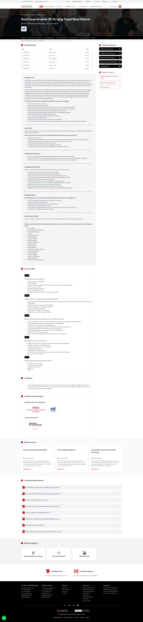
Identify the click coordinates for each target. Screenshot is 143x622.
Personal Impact (73, 38)
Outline (93, 38)
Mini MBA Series (86, 593)
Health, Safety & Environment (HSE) (34, 40)
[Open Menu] (120, 6)
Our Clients (64, 591)
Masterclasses (86, 595)
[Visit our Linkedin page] (69, 605)
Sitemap (76, 617)
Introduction (31, 38)
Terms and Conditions (68, 617)
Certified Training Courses (88, 591)
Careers (87, 617)
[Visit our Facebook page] (65, 605)
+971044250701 (27, 591)
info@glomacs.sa (48, 591)
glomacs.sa (48, 593)
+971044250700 (26, 589)
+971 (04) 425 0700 (28, 1)
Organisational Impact (62, 38)
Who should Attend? (84, 38)
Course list (82, 617)
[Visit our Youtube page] (78, 605)
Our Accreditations (66, 589)
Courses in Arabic (86, 600)
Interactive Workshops (88, 596)
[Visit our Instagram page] (73, 605)
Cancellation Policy (58, 617)
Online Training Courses (88, 589)
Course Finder (49, 6)
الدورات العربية (113, 6)
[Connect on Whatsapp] (4, 618)
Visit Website (35, 428)
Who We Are (65, 587)
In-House (97, 1)
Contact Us (64, 593)
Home (68, 1)
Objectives (39, 38)
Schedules (23, 38)
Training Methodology (49, 38)
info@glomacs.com (42, 1)
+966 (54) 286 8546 (47, 589)
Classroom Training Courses (89, 587)
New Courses (85, 598)
